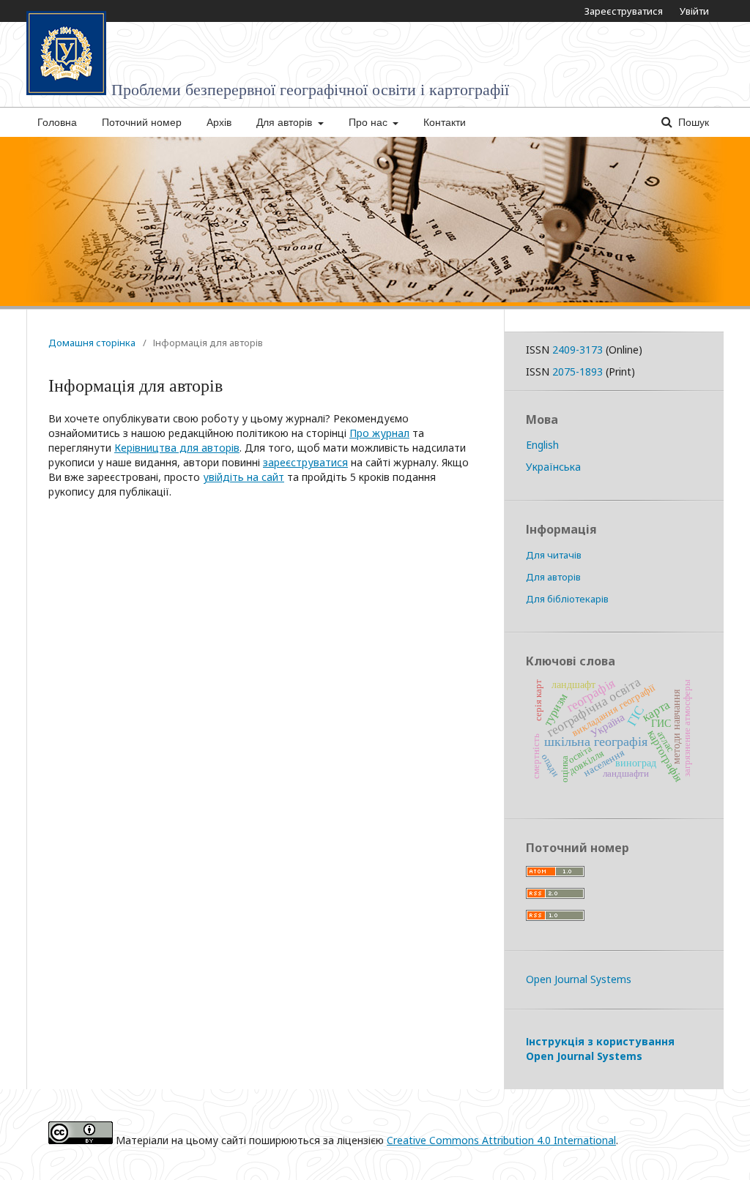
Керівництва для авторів (177, 448)
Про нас (369, 122)
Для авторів (285, 122)
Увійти (694, 11)
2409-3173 (577, 349)
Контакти (444, 122)
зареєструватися (305, 462)
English (542, 445)
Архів (219, 122)
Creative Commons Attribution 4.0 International (501, 1140)
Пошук (692, 122)
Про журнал (379, 433)
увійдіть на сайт (243, 477)
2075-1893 (577, 371)
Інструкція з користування (600, 1048)
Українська (553, 467)
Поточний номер (142, 122)
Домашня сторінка (91, 342)
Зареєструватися (623, 11)
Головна (57, 122)
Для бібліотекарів (567, 598)
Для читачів (554, 554)
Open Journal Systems (578, 979)
